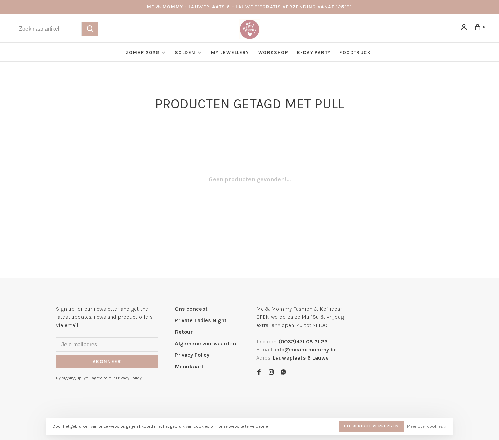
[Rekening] (465, 28)
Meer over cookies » (426, 426)
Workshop (273, 52)
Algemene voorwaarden (205, 343)
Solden (186, 52)
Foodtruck (355, 52)
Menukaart (189, 366)
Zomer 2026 (142, 52)
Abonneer (107, 361)
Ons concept (191, 309)
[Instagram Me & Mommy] (271, 372)
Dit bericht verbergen (371, 426)
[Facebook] (259, 372)
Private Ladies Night (201, 320)
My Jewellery (230, 52)
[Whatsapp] (283, 372)
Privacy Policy (192, 355)
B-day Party (314, 52)
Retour (184, 332)
